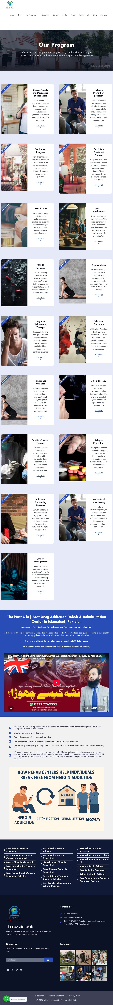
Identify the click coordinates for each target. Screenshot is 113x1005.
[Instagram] (12, 970)
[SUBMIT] (48, 960)
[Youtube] (21, 970)
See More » (40, 126)
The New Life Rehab (19, 927)
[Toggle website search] (9, 25)
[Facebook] (8, 970)
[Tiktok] (17, 970)
